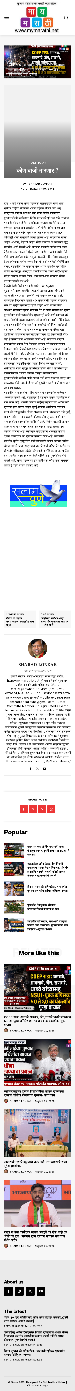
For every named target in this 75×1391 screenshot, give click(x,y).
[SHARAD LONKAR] (37, 648)
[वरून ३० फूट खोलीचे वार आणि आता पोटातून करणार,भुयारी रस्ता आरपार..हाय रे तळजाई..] (14, 850)
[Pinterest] (42, 809)
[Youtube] (44, 767)
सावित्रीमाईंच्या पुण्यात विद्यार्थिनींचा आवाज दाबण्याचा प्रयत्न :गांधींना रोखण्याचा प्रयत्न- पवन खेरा (34, 1093)
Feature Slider (13, 1326)
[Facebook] (30, 767)
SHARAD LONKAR (40, 183)
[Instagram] (19, 1291)
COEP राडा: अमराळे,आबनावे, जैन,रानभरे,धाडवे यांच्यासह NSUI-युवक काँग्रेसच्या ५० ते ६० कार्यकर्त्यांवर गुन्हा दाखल (35, 69)
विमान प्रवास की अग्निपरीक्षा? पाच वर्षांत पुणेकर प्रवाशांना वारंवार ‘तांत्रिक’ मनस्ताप (48, 889)
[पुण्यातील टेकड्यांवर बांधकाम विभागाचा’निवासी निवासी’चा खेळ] (14, 907)
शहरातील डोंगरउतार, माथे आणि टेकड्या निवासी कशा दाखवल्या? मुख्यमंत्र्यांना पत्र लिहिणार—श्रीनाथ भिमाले (47, 925)
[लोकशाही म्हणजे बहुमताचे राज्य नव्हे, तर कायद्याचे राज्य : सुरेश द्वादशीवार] (37, 1133)
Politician (38, 162)
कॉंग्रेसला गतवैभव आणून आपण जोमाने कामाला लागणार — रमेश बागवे (54, 621)
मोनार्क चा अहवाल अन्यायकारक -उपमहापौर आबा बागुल (20, 621)
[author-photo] (6, 1030)
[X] (37, 767)
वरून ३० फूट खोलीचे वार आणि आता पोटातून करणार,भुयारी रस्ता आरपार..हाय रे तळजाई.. (48, 850)
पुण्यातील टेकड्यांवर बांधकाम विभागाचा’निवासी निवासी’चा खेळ (43, 907)
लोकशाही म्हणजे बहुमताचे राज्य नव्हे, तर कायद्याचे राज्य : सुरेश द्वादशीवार (36, 1164)
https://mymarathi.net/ (37, 671)
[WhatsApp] (51, 809)
